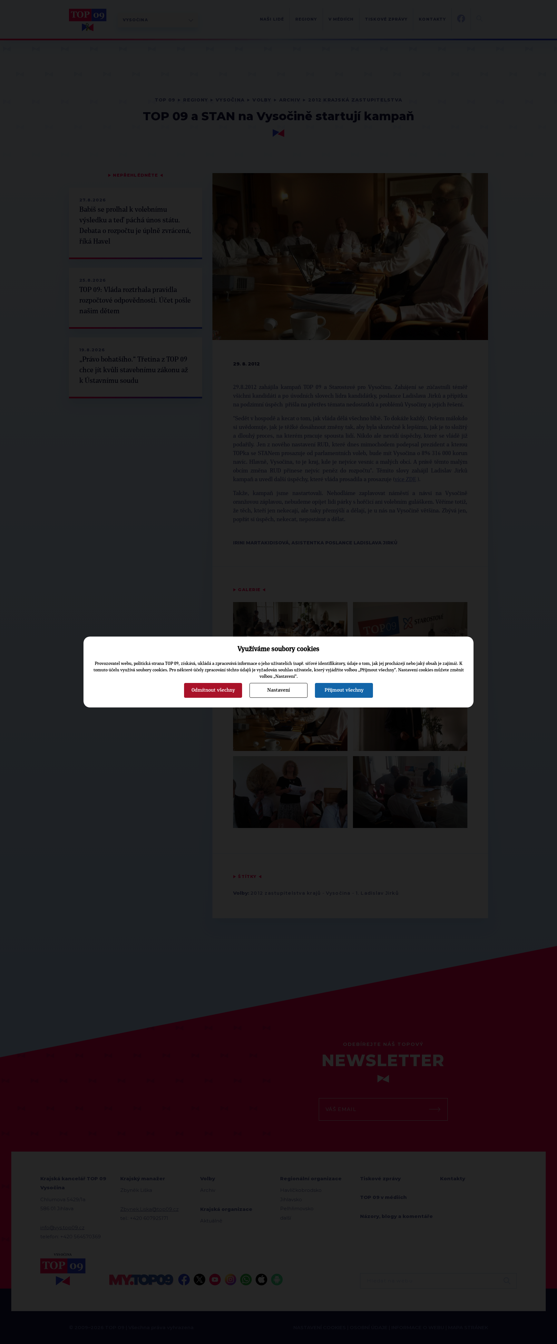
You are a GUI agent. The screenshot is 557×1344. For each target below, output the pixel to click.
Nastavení (278, 690)
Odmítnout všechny (213, 690)
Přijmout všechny (344, 690)
